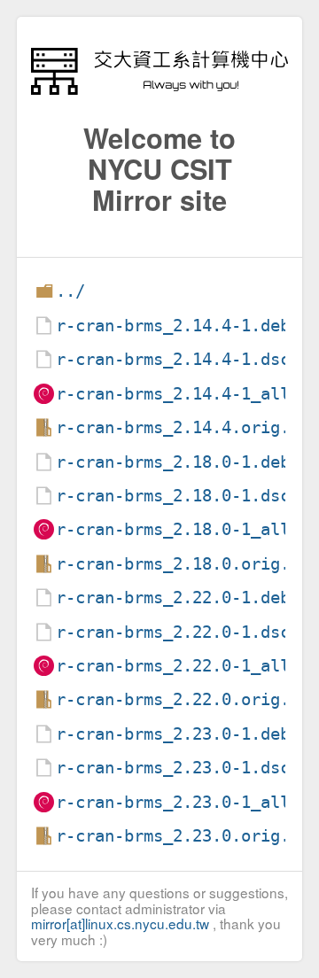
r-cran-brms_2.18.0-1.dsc (173, 495)
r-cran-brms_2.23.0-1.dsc (173, 767)
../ (70, 291)
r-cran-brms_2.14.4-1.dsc (173, 359)
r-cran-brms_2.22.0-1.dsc (173, 632)
